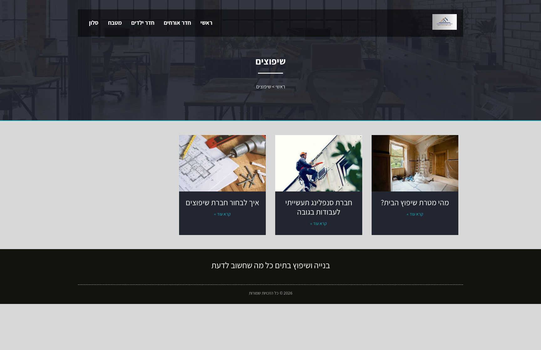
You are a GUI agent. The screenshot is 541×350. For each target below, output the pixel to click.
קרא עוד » (415, 214)
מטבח (115, 22)
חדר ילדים (142, 22)
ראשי (206, 22)
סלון (94, 22)
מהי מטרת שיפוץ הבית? (415, 202)
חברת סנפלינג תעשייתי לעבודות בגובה (318, 207)
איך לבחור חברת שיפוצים (222, 202)
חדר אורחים (177, 22)
